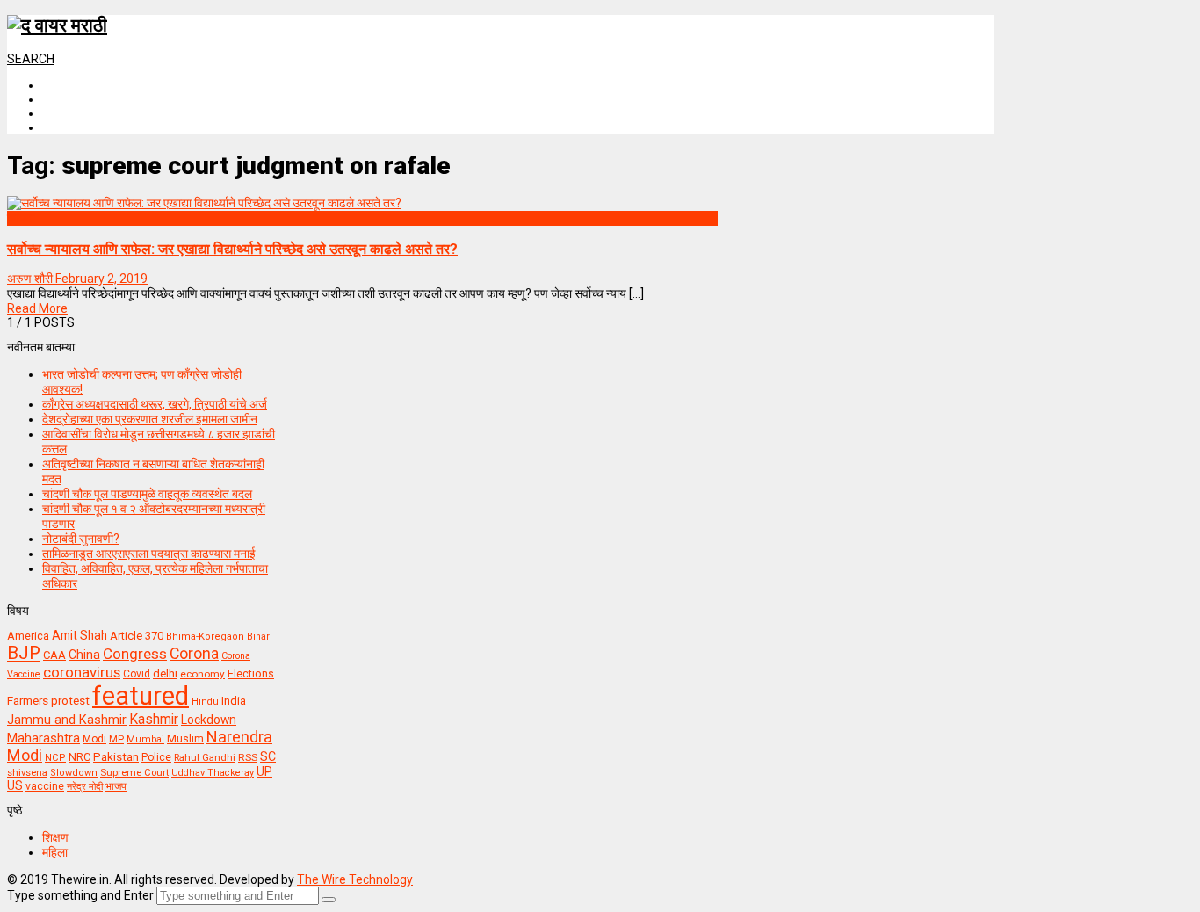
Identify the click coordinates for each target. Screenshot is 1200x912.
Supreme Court (134, 772)
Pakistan (116, 756)
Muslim (185, 738)
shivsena (27, 772)
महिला (55, 852)
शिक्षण (55, 837)
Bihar (258, 636)
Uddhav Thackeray (212, 772)
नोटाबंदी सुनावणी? (80, 539)
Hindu (205, 701)
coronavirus (81, 672)
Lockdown (208, 720)
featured (140, 696)
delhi (165, 673)
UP (264, 771)
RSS (247, 757)
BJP (23, 652)
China (84, 655)
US (15, 785)
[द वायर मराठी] (57, 25)
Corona (194, 653)
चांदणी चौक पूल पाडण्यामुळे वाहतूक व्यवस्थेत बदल (147, 494)
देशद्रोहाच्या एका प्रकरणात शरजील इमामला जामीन (149, 419)
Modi (94, 739)
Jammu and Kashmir (67, 720)
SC (268, 756)
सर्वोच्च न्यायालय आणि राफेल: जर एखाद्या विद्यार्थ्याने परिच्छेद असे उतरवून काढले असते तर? (232, 249)
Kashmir (153, 719)
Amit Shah (79, 635)
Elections (251, 674)
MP (116, 739)
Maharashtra (43, 738)
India (233, 700)
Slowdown (74, 772)
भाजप (116, 786)
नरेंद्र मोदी (85, 786)
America (28, 635)
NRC (79, 757)
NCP (55, 758)
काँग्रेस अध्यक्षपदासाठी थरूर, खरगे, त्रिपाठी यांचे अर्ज (154, 404)
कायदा (20, 218)
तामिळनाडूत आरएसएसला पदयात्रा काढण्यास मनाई (149, 553)
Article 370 (136, 635)
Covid (136, 674)
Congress (135, 653)
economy (202, 674)
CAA (54, 655)
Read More (37, 308)
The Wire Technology (355, 879)
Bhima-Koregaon (205, 636)
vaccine (44, 786)
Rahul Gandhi (204, 758)
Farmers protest (48, 700)
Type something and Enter (80, 895)
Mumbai (145, 739)
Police (156, 757)
